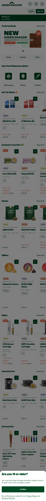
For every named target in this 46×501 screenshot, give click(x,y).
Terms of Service (8, 498)
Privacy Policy (31, 496)
